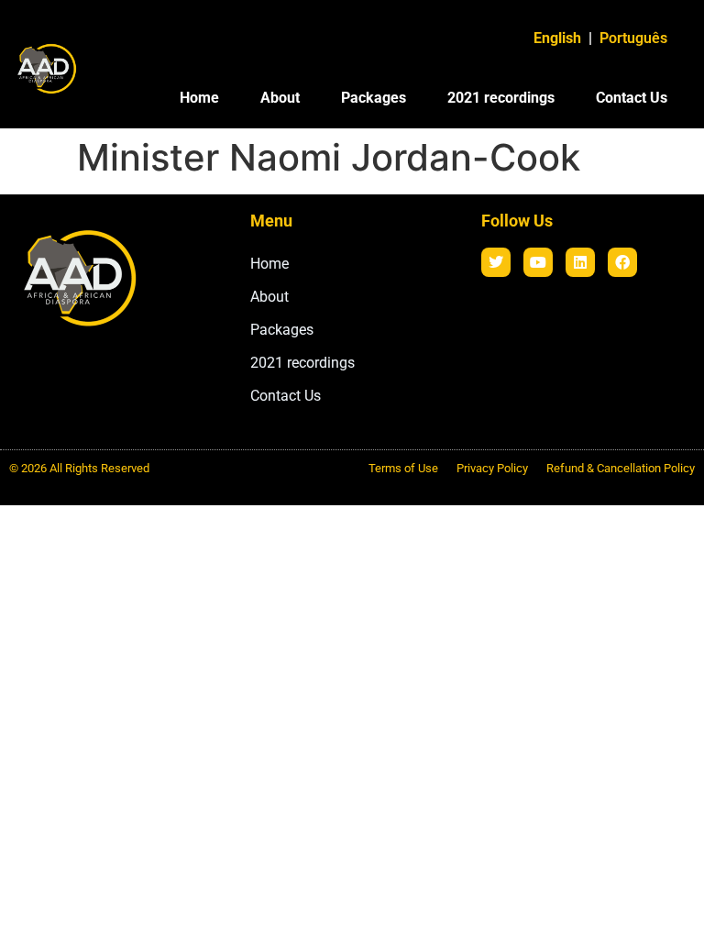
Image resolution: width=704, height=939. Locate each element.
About (280, 97)
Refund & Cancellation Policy (620, 468)
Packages (373, 97)
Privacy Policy (492, 468)
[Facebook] (622, 262)
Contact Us (631, 97)
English (557, 38)
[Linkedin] (580, 262)
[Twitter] (496, 262)
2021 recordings (501, 97)
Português (633, 38)
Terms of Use (403, 468)
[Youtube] (538, 262)
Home (199, 97)
